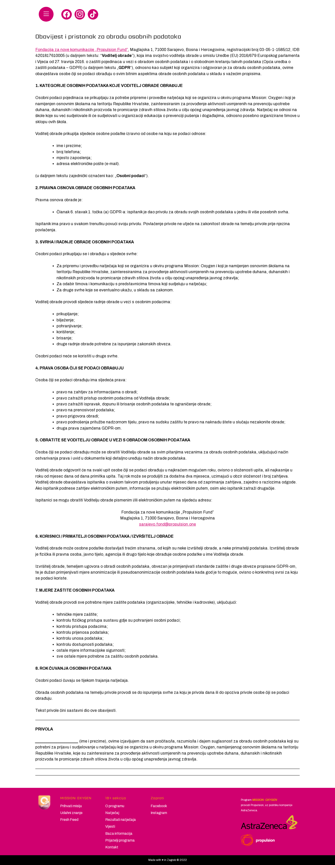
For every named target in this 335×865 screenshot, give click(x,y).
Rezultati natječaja (120, 820)
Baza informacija (118, 833)
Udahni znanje (71, 813)
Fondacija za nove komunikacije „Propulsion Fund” (81, 50)
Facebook (159, 806)
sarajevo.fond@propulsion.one (167, 524)
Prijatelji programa (120, 840)
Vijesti (110, 826)
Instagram (159, 813)
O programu (114, 806)
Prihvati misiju (71, 806)
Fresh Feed (69, 820)
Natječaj (112, 813)
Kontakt (111, 847)
